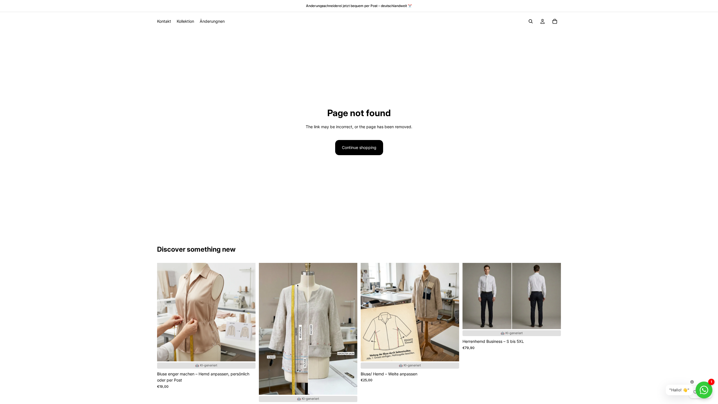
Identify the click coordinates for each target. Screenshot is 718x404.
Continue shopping (359, 147)
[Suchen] (530, 21)
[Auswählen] (247, 360)
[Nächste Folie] (552, 296)
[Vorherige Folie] (470, 296)
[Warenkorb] (555, 21)
